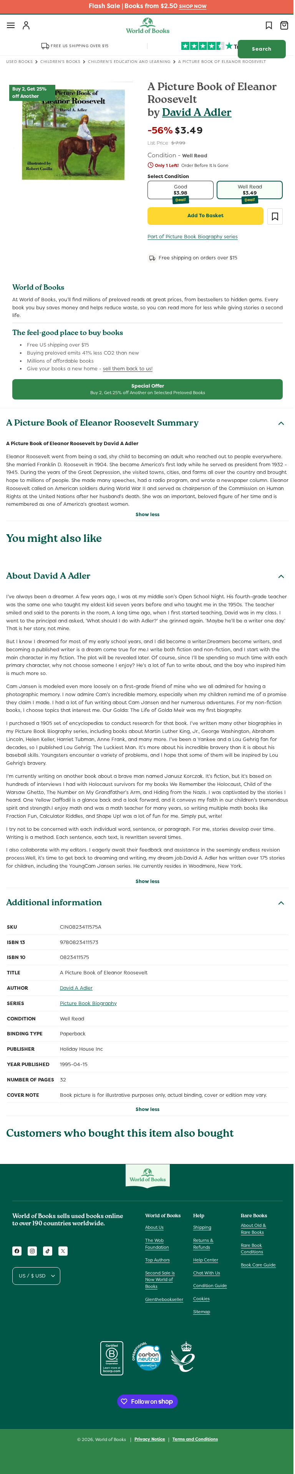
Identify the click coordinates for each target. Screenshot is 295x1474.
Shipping (200, 1227)
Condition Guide (208, 1285)
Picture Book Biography (88, 1003)
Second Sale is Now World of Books (160, 1280)
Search (256, 49)
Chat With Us (204, 1273)
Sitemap (199, 1311)
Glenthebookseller (164, 1299)
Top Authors (157, 1260)
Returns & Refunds (201, 1244)
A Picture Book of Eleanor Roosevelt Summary (102, 424)
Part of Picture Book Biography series (190, 236)
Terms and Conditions (192, 1439)
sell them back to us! (127, 368)
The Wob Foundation (157, 1244)
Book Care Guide (254, 1265)
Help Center (203, 1260)
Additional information (54, 903)
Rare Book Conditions (248, 1248)
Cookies (199, 1298)
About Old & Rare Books (249, 1229)
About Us (154, 1227)
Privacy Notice (147, 1439)
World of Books (108, 1439)
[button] (10, 25)
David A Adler (194, 114)
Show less (145, 514)
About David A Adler (48, 577)
